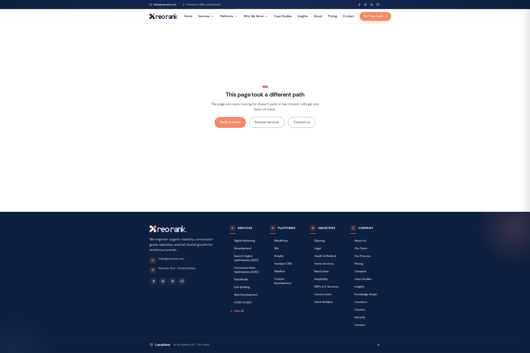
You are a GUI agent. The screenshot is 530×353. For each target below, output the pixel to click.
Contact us (301, 122)
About (318, 16)
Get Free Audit (373, 16)
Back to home (230, 122)
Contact (348, 16)
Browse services (267, 122)
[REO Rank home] (163, 16)
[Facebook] (359, 4)
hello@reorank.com (171, 258)
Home (188, 16)
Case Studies (283, 16)
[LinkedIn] (365, 4)
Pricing (332, 16)
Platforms (226, 16)
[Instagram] (371, 4)
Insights (303, 16)
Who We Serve (253, 16)
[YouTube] (378, 4)
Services (204, 16)
